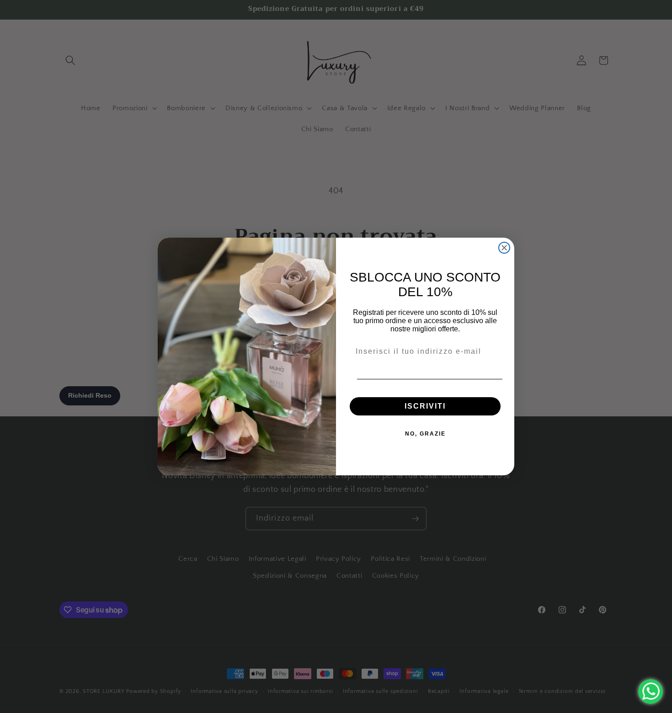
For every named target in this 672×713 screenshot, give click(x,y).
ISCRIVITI (425, 406)
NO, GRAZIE (425, 434)
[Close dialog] (504, 247)
